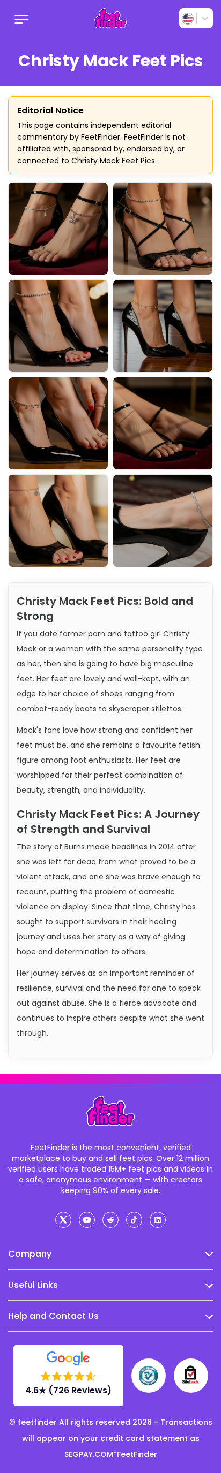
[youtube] (87, 1220)
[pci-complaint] (148, 1375)
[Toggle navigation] (21, 18)
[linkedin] (158, 1220)
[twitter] (63, 1220)
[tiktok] (134, 1220)
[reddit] (110, 1220)
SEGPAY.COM (88, 1454)
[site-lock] (191, 1375)
